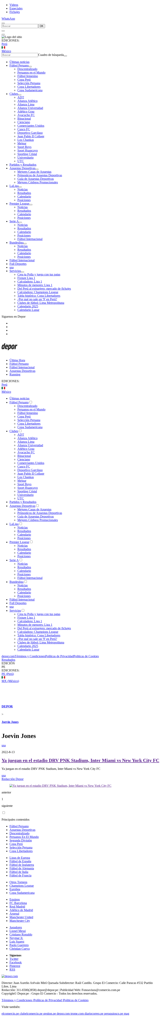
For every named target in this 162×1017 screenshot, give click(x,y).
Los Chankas (25, 139)
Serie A (14, 221)
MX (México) (10, 681)
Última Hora (17, 360)
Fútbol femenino (27, 76)
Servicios (15, 271)
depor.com (8, 656)
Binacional (24, 118)
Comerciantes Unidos (30, 125)
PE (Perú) (8, 674)
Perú (4, 44)
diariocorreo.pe (94, 1013)
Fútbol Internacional (29, 239)
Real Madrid (17, 906)
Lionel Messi (17, 931)
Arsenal (14, 913)
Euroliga (14, 889)
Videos (13, 4)
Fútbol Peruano (19, 65)
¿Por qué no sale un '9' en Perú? (37, 299)
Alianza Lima (25, 104)
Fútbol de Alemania (21, 868)
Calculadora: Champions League (37, 292)
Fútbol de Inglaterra (21, 864)
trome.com (77, 1013)
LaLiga (14, 186)
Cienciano (23, 122)
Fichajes (14, 12)
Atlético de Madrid (21, 910)
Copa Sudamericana (29, 90)
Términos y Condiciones (30, 656)
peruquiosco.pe (113, 1013)
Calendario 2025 (27, 306)
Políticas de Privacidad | (48, 1000)
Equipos (14, 899)
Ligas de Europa (19, 857)
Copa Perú (24, 79)
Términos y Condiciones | (18, 1000)
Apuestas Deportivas (22, 168)
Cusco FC (23, 129)
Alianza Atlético (27, 101)
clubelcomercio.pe (31, 1013)
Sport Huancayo (27, 150)
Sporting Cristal (27, 154)
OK (41, 26)
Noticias (22, 189)
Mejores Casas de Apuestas (34, 171)
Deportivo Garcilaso (30, 132)
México (6, 51)
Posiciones (24, 200)
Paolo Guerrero (19, 945)
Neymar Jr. (16, 938)
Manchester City (19, 920)
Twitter (13, 959)
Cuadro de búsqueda (51, 54)
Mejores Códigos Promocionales (37, 182)
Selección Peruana (28, 83)
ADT (20, 97)
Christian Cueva (19, 948)
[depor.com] (9, 353)
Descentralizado (27, 69)
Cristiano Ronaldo (20, 934)
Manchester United (21, 917)
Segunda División (20, 840)
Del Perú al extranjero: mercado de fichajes (44, 288)
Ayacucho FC (26, 115)
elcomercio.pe (10, 1013)
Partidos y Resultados (22, 164)
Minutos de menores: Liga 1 (34, 285)
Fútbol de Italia (18, 872)
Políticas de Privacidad (59, 656)
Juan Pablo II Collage (30, 136)
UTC (20, 161)
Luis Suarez (16, 941)
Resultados (24, 193)
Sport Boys (24, 147)
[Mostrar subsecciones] (30, 66)
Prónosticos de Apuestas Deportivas (39, 175)
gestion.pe (49, 1013)
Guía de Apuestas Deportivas (35, 178)
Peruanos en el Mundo (31, 72)
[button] (81, 667)
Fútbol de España (20, 861)
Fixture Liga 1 (26, 278)
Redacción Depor (13, 779)
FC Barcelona (18, 903)
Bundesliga (16, 242)
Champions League (21, 885)
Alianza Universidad (30, 108)
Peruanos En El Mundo (24, 837)
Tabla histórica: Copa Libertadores (38, 295)
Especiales (16, 8)
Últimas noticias (19, 62)
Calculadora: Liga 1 (29, 281)
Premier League (19, 203)
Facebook (15, 962)
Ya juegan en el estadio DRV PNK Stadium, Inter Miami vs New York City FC (80, 760)
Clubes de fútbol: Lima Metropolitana (40, 302)
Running (14, 374)
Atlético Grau (25, 111)
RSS (12, 969)
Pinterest (14, 966)
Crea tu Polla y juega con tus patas (38, 274)
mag (126, 1013)
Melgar (21, 143)
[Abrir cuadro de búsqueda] (3, 23)
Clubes (13, 93)
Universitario (25, 157)
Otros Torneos (18, 882)
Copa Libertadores (28, 86)
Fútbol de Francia (20, 875)
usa (11, 267)
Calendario (24, 196)
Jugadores (15, 927)
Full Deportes (17, 263)
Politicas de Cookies (86, 656)
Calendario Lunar (28, 310)
